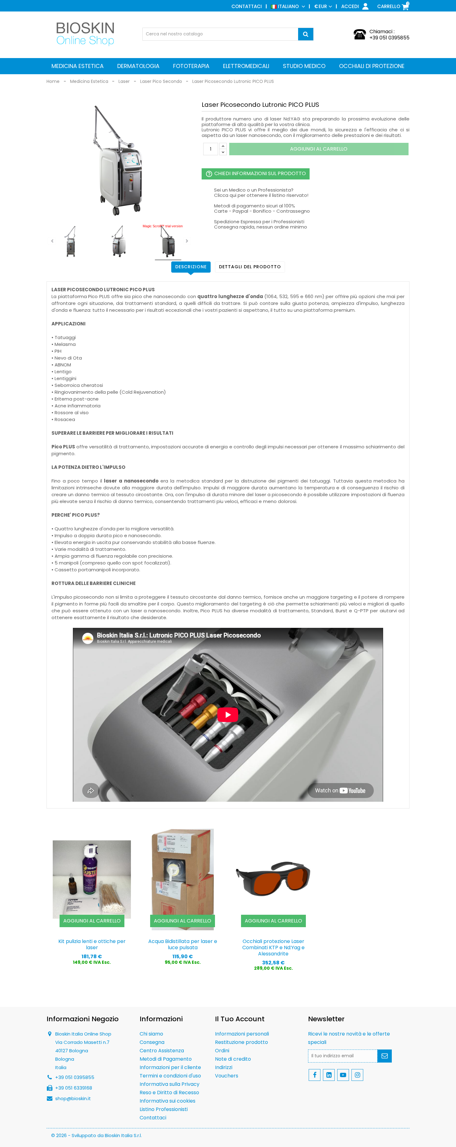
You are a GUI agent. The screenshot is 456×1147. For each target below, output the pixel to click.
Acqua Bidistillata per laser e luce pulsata (182, 944)
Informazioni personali (242, 1033)
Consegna (152, 1042)
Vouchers (226, 1075)
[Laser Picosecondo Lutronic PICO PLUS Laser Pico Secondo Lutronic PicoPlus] (71, 242)
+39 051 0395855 (389, 37)
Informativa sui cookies (167, 1100)
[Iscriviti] (385, 1056)
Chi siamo (151, 1033)
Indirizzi (223, 1067)
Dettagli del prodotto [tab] (250, 267)
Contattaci (246, 6)
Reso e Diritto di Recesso (169, 1092)
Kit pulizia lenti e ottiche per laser (92, 944)
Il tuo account (240, 1019)
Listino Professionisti (164, 1109)
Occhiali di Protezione (372, 66)
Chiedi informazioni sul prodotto (255, 174)
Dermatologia (138, 66)
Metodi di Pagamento (166, 1059)
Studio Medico (304, 66)
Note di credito (233, 1059)
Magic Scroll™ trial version (163, 226)
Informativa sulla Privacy (169, 1084)
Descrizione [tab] (191, 267)
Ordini (222, 1050)
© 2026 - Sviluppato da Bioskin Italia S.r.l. (96, 1135)
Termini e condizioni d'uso (170, 1075)
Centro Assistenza (162, 1050)
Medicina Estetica (77, 66)
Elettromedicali (246, 66)
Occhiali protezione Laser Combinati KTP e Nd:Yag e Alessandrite (273, 947)
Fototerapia (191, 66)
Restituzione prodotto (241, 1042)
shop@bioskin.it (73, 1098)
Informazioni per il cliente (170, 1067)
